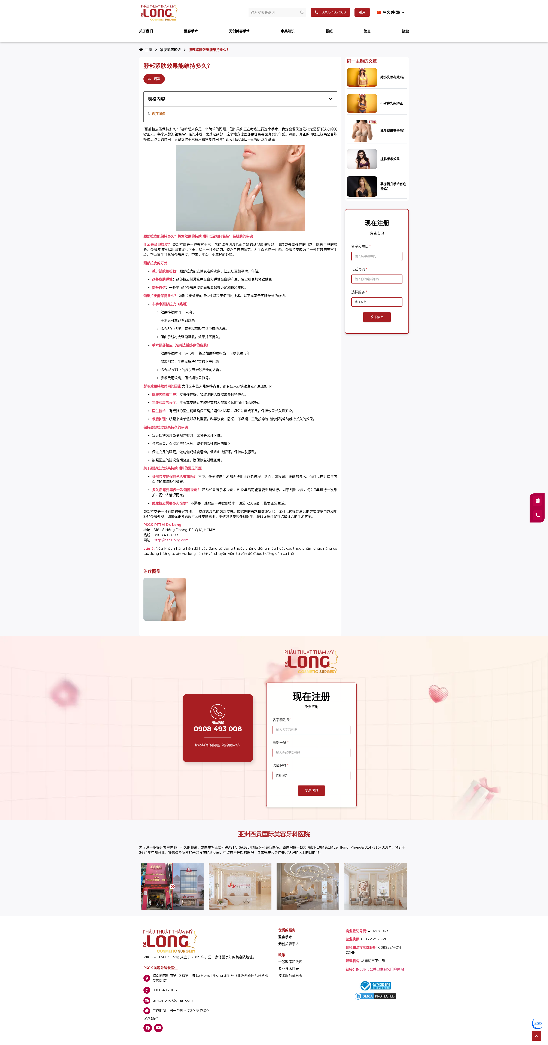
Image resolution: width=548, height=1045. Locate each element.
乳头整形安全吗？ (393, 131)
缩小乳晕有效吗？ (393, 77)
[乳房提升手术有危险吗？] (362, 186)
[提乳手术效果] (362, 159)
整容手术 (285, 937)
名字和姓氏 (361, 246)
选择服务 (359, 292)
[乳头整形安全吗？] (362, 131)
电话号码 (359, 269)
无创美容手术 (288, 944)
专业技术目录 (288, 969)
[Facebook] (147, 1028)
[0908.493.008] (537, 515)
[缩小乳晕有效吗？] (362, 77)
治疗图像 (158, 113)
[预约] (537, 501)
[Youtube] (158, 1028)
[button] (536, 1036)
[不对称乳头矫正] (362, 103)
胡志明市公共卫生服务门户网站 (380, 969)
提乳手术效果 (390, 159)
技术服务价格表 (290, 975)
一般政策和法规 (290, 962)
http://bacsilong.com (171, 540)
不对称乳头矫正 (391, 103)
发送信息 (377, 317)
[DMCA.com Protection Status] (375, 999)
